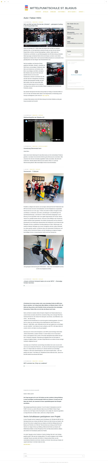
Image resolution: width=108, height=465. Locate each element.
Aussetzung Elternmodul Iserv (32, 148)
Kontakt (81, 11)
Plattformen (61, 11)
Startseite (38, 11)
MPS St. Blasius (71, 11)
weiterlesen (27, 444)
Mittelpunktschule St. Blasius (53, 8)
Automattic (65, 462)
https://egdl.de (45, 95)
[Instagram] (5, 1)
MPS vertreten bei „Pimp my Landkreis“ (35, 363)
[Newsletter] (8, 1)
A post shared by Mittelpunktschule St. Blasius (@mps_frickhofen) (79, 86)
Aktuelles (45, 11)
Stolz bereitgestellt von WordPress (48, 462)
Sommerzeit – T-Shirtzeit (31, 171)
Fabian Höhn (34, 22)
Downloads (53, 11)
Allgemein (45, 146)
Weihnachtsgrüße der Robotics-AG (34, 117)
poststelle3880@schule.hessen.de (75, 43)
